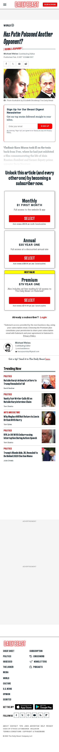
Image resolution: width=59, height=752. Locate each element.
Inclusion (34, 729)
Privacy (49, 726)
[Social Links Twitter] (22, 716)
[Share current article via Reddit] (25, 63)
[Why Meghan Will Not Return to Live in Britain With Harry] (48, 424)
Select (29, 219)
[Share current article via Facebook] (6, 63)
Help (43, 726)
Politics (7, 656)
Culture (7, 683)
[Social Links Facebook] (16, 716)
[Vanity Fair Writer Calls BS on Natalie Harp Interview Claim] (48, 406)
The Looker (8, 667)
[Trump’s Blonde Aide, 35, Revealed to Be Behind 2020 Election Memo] (48, 460)
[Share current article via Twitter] (12, 63)
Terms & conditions (12, 731)
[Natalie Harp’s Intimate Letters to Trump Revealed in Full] (48, 388)
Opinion (6, 694)
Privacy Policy (29, 336)
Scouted (7, 699)
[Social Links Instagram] (28, 716)
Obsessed (7, 662)
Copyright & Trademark (34, 731)
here (47, 359)
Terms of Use (39, 131)
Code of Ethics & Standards (16, 729)
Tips (21, 726)
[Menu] (7, 4)
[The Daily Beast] (27, 5)
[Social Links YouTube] (34, 716)
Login (43, 317)
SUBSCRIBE (50, 4)
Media (5, 672)
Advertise (34, 726)
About (6, 726)
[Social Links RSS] (40, 716)
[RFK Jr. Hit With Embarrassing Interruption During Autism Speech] (48, 442)
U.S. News (7, 689)
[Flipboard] (46, 716)
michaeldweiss (23, 348)
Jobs (26, 726)
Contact (14, 726)
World (6, 678)
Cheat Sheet (8, 651)
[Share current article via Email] (19, 63)
